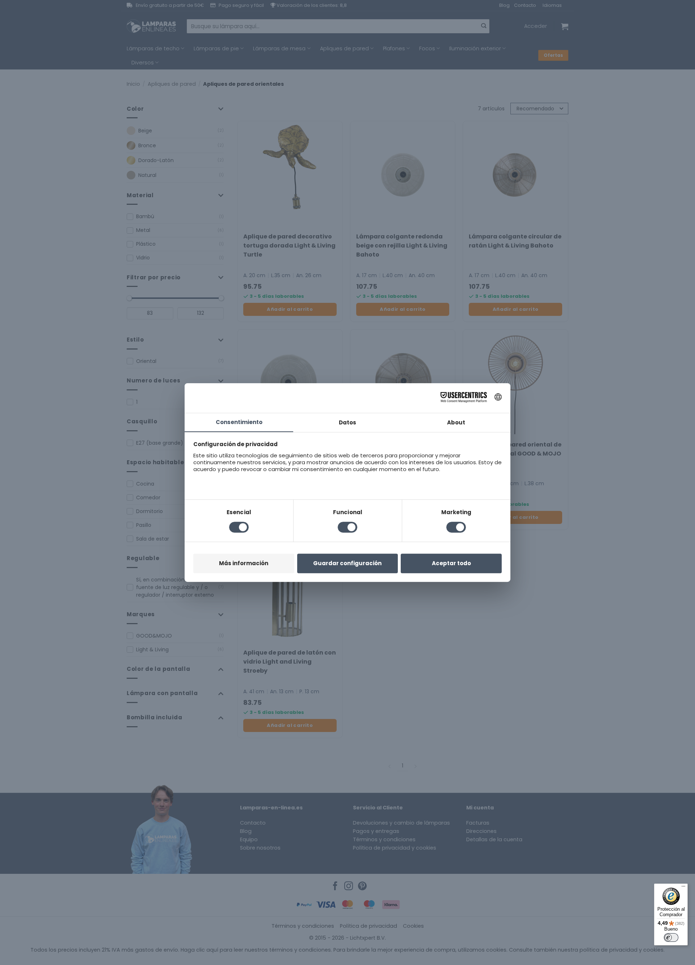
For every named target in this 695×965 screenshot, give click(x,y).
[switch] (671, 937)
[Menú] (683, 888)
